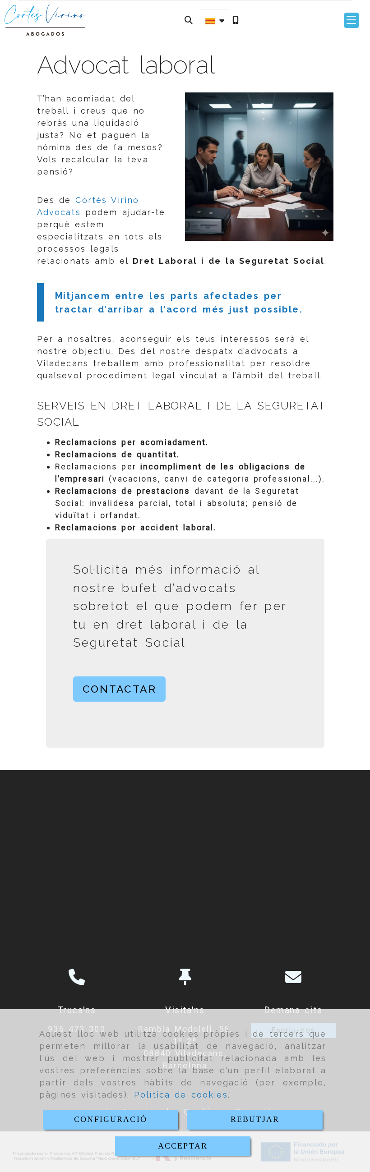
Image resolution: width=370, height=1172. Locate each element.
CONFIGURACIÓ (110, 1119)
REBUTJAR (255, 1119)
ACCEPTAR (183, 1145)
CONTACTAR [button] (120, 689)
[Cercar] (188, 20)
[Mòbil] (235, 20)
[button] (351, 20)
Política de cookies (181, 1094)
